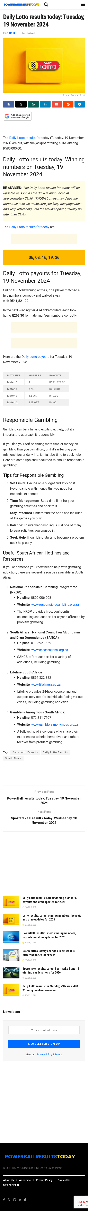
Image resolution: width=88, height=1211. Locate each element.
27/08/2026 (30, 907)
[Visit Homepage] (21, 4)
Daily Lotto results (22, 138)
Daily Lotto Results (55, 752)
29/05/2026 (30, 978)
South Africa (13, 758)
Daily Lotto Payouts (25, 752)
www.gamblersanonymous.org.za (54, 724)
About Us (8, 1180)
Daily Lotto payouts (35, 357)
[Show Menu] (83, 4)
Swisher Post (11, 1184)
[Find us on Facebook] (4, 1199)
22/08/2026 (30, 943)
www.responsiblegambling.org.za (55, 605)
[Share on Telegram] (79, 104)
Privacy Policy (44, 1180)
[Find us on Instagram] (14, 1199)
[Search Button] (46, 4)
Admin (11, 32)
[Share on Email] (57, 104)
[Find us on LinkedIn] (20, 1199)
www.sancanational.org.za (49, 650)
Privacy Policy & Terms (49, 1054)
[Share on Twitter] (21, 104)
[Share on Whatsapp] (33, 104)
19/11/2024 (28, 32)
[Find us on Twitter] (9, 1199)
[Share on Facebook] (8, 104)
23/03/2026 (30, 995)
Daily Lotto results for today (29, 227)
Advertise (25, 1180)
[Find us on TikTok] (25, 1199)
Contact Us (64, 1180)
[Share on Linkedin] (45, 104)
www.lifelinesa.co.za (46, 684)
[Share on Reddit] (68, 104)
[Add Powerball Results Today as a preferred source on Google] (17, 116)
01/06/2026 (30, 960)
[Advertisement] (44, 129)
